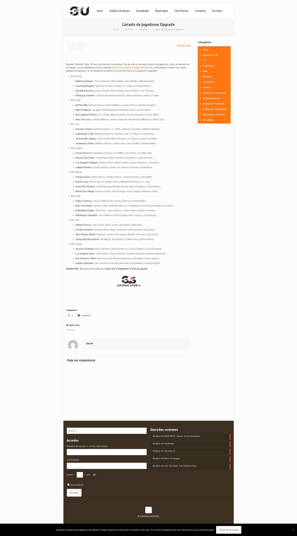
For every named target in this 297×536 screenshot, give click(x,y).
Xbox (205, 49)
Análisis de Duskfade (163, 443)
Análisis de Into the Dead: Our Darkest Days (174, 465)
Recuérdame (77, 484)
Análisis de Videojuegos (215, 109)
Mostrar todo (184, 45)
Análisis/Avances (211, 98)
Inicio (116, 29)
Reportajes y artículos (214, 114)
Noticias (129, 29)
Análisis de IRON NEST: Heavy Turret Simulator (176, 436)
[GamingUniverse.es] (79, 11)
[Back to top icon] (148, 510)
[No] (293, 529)
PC (204, 60)
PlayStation (208, 65)
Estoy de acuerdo (228, 529)
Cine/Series (209, 82)
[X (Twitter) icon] (148, 521)
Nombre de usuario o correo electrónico (87, 446)
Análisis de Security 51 (164, 451)
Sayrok (89, 343)
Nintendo (207, 76)
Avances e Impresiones (215, 92)
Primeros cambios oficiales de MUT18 (132, 67)
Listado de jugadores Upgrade (168, 29)
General (143, 29)
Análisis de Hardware (213, 103)
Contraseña (73, 459)
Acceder (74, 492)
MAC (205, 71)
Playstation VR (210, 55)
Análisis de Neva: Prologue (166, 458)
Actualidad (208, 120)
